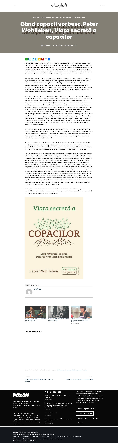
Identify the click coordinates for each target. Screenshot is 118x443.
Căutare (101, 6)
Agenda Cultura (82, 418)
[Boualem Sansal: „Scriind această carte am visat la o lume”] (35, 312)
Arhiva (36, 417)
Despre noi (29, 420)
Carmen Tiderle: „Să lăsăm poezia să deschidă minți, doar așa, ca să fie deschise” (81, 320)
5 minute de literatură (85, 413)
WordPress (33, 441)
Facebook (95, 418)
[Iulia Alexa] (29, 295)
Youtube (80, 423)
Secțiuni (29, 417)
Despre (27, 285)
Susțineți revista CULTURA (31, 415)
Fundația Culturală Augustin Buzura (72, 436)
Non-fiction (57, 45)
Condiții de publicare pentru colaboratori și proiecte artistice (27, 423)
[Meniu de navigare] (15, 5)
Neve (18, 441)
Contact (37, 420)
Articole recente (45, 17)
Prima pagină (36, 17)
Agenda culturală (19, 420)
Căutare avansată (19, 417)
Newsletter (17, 415)
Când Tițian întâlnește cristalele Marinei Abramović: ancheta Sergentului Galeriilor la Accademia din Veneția (58, 405)
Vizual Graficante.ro (56, 439)
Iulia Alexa (47, 45)
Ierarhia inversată (51, 413)
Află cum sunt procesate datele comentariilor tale (72, 370)
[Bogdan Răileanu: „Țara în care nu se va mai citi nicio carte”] (58, 312)
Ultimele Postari (34, 285)
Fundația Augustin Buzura (86, 409)
